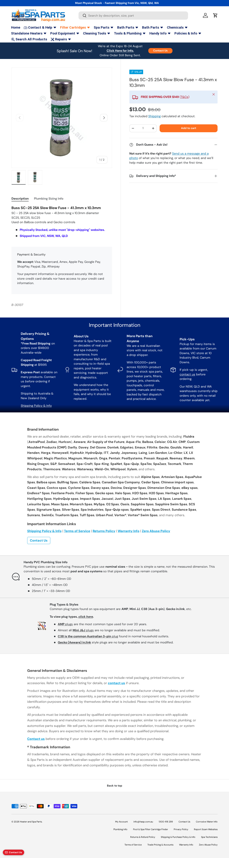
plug (88, 636)
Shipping (154, 116)
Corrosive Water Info (207, 821)
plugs (65, 624)
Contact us (36, 739)
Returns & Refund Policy (142, 837)
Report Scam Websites (206, 829)
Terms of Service (77, 531)
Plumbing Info (120, 829)
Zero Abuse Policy (156, 531)
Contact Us (160, 50)
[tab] (20, 198)
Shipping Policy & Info (36, 406)
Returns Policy (104, 531)
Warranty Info (128, 531)
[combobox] (133, 15)
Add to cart (188, 128)
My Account (121, 821)
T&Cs (184, 97)
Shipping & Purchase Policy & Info (178, 837)
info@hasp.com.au (143, 821)
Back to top (114, 785)
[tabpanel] (61, 221)
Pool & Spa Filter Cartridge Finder (150, 829)
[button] (215, 15)
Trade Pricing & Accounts (160, 844)
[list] (62, 118)
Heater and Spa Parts (31, 821)
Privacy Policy (181, 829)
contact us (187, 374)
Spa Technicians (209, 837)
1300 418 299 (166, 821)
